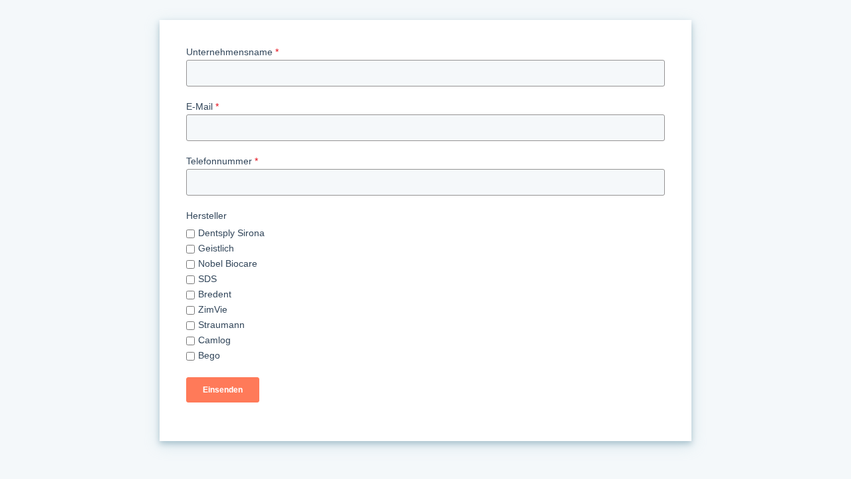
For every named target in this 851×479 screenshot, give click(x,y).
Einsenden (223, 390)
